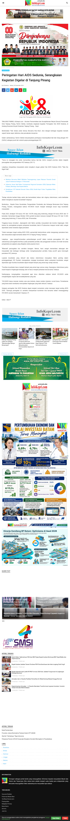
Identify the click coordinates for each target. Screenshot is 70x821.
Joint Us (4, 811)
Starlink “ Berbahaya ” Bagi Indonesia (13, 736)
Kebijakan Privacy (7, 804)
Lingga (5, 757)
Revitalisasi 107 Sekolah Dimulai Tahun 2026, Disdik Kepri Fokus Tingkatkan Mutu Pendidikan (30, 190)
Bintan (5, 751)
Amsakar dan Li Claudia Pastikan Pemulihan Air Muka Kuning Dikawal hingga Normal (37, 679)
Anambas (6, 747)
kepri (4, 763)
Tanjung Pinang (5, 70)
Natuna (5, 760)
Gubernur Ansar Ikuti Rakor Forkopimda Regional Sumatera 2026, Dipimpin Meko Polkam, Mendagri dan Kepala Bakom (30, 185)
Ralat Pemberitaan (7, 730)
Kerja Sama (5, 806)
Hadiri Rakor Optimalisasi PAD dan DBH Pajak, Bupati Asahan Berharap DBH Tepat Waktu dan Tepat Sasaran (39, 657)
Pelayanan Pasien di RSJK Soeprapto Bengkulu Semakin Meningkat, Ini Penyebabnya (27, 739)
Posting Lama (63, 354)
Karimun (5, 754)
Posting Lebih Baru (7, 354)
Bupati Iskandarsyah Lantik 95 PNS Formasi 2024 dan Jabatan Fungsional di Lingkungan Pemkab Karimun (38, 672)
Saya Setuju (55, 818)
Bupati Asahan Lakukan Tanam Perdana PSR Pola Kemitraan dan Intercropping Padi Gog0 (38, 664)
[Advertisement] (35, 708)
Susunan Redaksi (7, 794)
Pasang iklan (5, 801)
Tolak (65, 818)
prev (2, 621)
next (4, 621)
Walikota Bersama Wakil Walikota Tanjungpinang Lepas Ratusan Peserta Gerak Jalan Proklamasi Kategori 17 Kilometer (30, 180)
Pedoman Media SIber (8, 796)
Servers (4, 808)
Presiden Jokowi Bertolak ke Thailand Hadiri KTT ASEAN (18, 733)
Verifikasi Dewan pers (8, 799)
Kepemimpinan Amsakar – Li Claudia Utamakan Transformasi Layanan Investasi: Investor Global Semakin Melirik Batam (38, 686)
